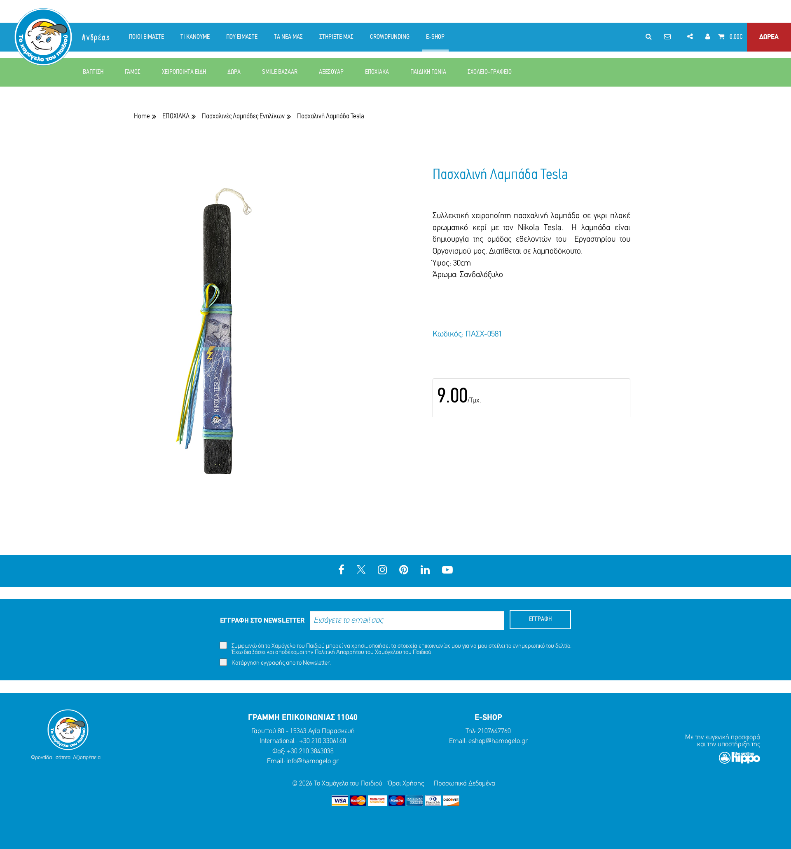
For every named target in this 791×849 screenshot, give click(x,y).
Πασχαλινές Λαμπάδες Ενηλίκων (243, 116)
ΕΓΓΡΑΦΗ (540, 619)
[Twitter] (361, 570)
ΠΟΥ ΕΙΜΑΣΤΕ (241, 37)
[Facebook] (341, 570)
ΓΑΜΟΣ (132, 72)
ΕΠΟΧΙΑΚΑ (377, 72)
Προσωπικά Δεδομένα (464, 783)
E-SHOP (435, 37)
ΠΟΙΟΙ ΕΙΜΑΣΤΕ (146, 37)
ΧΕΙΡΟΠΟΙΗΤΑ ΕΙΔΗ (184, 72)
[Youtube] (447, 570)
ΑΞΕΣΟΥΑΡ (331, 72)
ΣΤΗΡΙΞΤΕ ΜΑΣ (336, 37)
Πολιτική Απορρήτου (339, 652)
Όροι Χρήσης (406, 783)
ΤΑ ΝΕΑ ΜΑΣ (288, 37)
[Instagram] (382, 570)
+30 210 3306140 (322, 741)
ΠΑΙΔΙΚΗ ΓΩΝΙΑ (428, 72)
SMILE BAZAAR (279, 72)
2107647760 (494, 731)
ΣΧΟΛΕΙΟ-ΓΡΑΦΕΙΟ (490, 72)
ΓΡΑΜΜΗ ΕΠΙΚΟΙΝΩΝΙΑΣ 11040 (303, 718)
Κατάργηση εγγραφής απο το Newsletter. (280, 663)
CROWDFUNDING (390, 37)
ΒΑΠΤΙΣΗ (93, 72)
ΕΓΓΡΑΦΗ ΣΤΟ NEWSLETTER (262, 620)
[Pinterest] (403, 570)
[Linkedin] (425, 570)
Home (142, 116)
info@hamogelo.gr (312, 761)
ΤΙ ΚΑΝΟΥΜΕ (195, 37)
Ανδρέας (96, 37)
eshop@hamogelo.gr (498, 741)
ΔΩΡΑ (234, 72)
